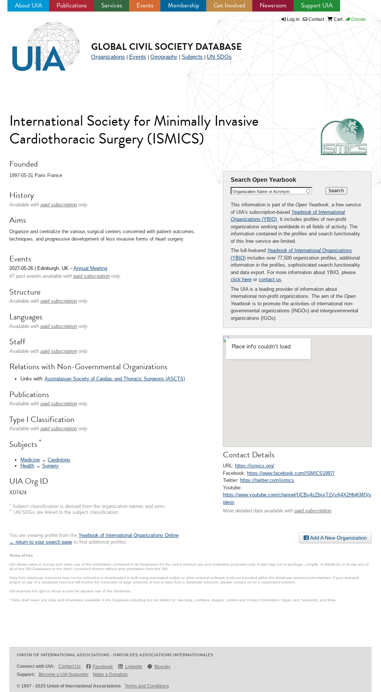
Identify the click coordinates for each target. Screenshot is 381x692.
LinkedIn (133, 666)
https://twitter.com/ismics (267, 480)
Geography (163, 57)
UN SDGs (219, 57)
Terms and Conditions (147, 686)
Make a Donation (110, 674)
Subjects (192, 57)
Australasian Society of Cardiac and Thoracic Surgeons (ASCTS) (115, 379)
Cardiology (59, 460)
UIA (37, 42)
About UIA (28, 5)
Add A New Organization (338, 538)
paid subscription (313, 511)
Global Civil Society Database (166, 47)
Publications (72, 5)
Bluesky (162, 666)
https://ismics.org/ (254, 466)
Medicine (30, 460)
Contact (315, 19)
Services (111, 5)
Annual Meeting (90, 268)
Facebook (103, 666)
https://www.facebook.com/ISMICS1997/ (290, 473)
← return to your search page (40, 542)
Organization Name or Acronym (261, 191)
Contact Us (69, 666)
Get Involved (229, 5)
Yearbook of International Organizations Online (129, 535)
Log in (293, 19)
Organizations (108, 57)
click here (241, 279)
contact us (270, 279)
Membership (183, 5)
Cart (337, 19)
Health (27, 466)
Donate (358, 19)
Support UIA (317, 5)
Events (145, 5)
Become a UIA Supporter (64, 674)
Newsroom (273, 5)
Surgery (50, 466)
